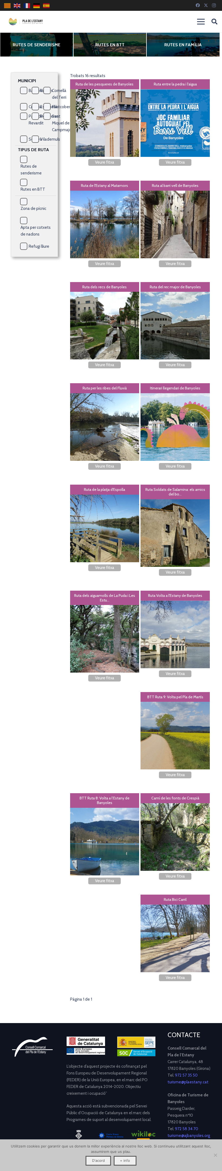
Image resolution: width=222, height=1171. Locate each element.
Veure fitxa (104, 162)
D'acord (98, 1160)
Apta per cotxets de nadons (36, 231)
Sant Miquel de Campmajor (62, 123)
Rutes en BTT (110, 44)
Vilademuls (50, 139)
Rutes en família (183, 44)
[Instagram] (214, 5)
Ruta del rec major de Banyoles (175, 287)
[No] (215, 1155)
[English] (17, 5)
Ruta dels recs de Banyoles (104, 287)
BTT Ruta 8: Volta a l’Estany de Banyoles (104, 800)
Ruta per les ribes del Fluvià (105, 388)
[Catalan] (7, 5)
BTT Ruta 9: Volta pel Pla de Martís (175, 696)
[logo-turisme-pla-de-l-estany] (25, 21)
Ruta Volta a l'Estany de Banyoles (175, 595)
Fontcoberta (63, 106)
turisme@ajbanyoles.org (189, 1135)
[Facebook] (198, 5)
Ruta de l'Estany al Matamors (104, 185)
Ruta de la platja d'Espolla (104, 489)
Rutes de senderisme (36, 44)
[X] (206, 5)
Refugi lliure (39, 246)
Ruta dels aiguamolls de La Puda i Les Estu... (104, 598)
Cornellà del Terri (59, 94)
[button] (214, 21)
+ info (125, 1160)
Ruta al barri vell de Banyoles (175, 185)
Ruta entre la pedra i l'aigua (175, 84)
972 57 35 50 (186, 1075)
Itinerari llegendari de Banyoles (175, 388)
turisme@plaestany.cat (188, 1082)
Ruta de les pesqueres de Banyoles (104, 84)
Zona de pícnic (33, 208)
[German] (36, 5)
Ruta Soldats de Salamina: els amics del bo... (175, 492)
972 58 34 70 (186, 1128)
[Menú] (201, 21)
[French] (27, 5)
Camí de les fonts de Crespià (175, 798)
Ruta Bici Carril (175, 899)
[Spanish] (46, 5)
